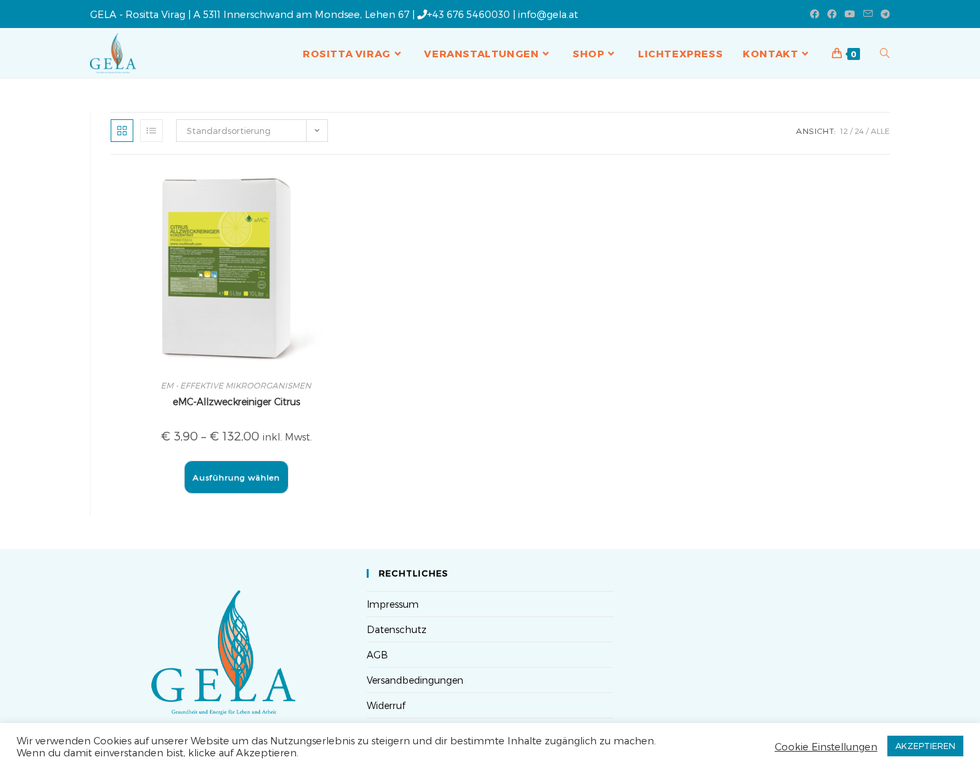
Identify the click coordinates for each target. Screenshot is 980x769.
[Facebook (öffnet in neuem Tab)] (814, 14)
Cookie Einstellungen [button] (826, 746)
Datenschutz (397, 629)
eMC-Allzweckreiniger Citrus (236, 401)
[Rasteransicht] (122, 130)
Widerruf (386, 705)
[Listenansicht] (151, 130)
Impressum (393, 604)
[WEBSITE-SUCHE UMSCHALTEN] (885, 53)
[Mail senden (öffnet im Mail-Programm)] (868, 14)
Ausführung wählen (236, 477)
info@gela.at (548, 14)
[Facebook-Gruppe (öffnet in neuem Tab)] (832, 14)
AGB (377, 654)
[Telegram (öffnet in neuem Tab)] (883, 14)
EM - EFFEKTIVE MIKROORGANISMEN (236, 385)
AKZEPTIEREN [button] (925, 745)
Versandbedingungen (415, 680)
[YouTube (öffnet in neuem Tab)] (850, 14)
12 (844, 130)
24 (859, 130)
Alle (880, 130)
